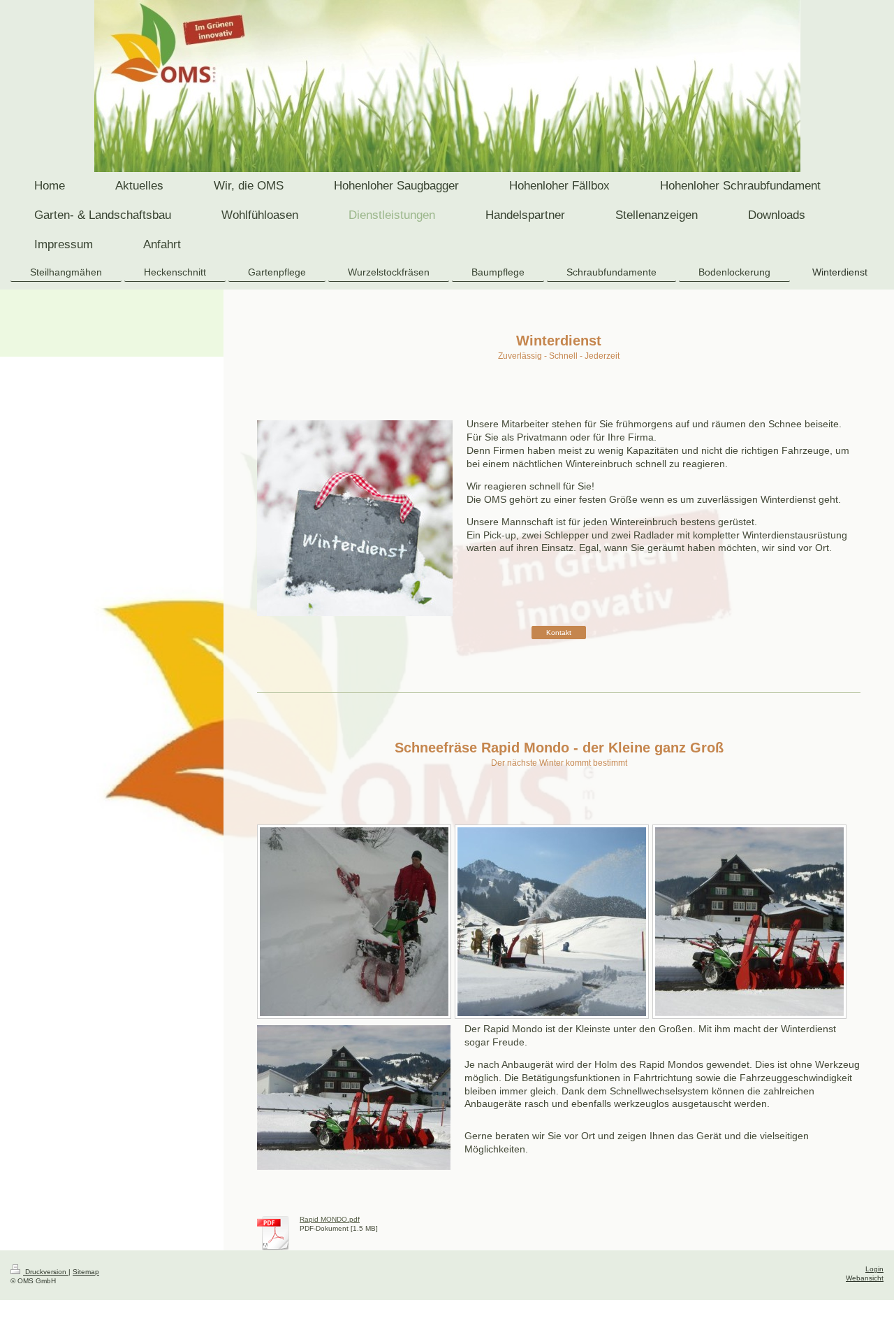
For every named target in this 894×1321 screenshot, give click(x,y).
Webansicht (865, 1278)
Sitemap (86, 1272)
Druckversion (45, 1272)
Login (874, 1269)
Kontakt (558, 632)
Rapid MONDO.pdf (330, 1219)
